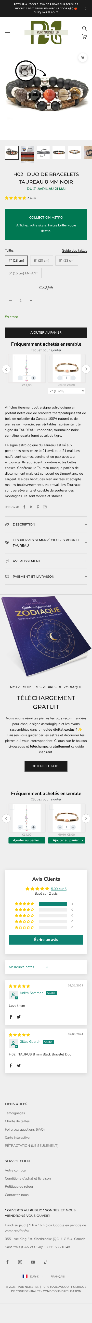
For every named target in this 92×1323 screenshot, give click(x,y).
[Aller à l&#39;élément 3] (43, 153)
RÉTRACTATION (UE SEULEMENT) (31, 1145)
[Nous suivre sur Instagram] (20, 1262)
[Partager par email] (45, 507)
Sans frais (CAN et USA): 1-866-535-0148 (37, 1247)
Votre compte (15, 1170)
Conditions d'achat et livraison (28, 1178)
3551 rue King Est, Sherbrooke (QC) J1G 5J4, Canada (45, 1239)
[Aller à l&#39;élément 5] (74, 153)
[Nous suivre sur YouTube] (32, 1262)
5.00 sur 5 (58, 889)
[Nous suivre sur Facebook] (7, 1262)
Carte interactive (17, 1137)
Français (58, 1276)
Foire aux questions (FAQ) (25, 1129)
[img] (19, 986)
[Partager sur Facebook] (24, 507)
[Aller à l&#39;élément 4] (59, 153)
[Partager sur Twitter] (31, 507)
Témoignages (15, 1113)
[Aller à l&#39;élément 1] (12, 153)
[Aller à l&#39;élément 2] (27, 154)
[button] (16, 198)
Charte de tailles (17, 1121)
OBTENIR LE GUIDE (46, 766)
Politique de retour (19, 1186)
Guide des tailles (74, 250)
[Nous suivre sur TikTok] (45, 1262)
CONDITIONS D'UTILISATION (62, 1291)
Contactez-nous (17, 1195)
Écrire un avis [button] (46, 939)
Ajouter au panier (46, 332)
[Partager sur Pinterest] (38, 507)
